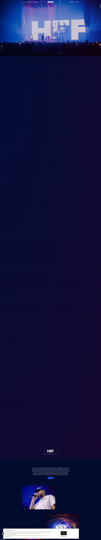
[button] (3, 534)
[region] (41, 534)
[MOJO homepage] (50, 2)
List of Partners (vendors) (8, 536)
